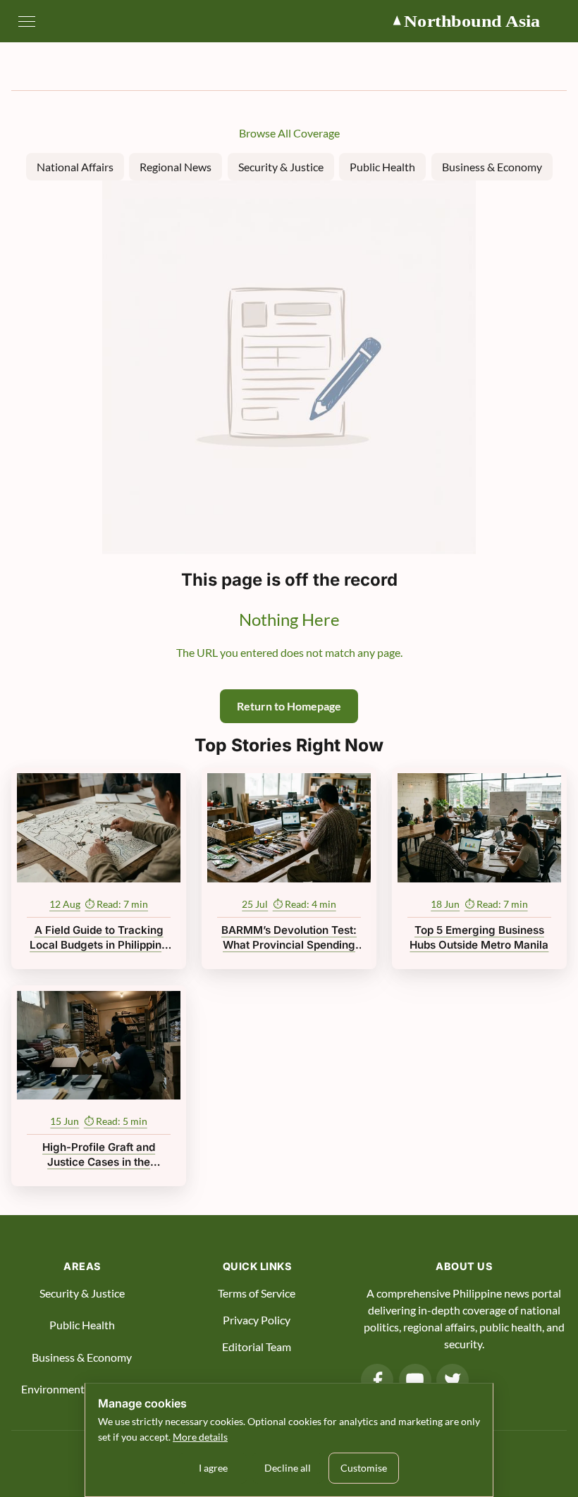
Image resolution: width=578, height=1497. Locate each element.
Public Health (382, 166)
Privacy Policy (256, 1319)
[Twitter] (452, 1380)
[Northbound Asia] (479, 21)
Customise (363, 1468)
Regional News (175, 166)
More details (200, 1437)
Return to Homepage (289, 706)
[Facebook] (377, 1380)
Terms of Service (256, 1293)
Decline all (287, 1468)
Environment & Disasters (81, 1389)
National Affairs (75, 166)
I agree (213, 1468)
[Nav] (26, 21)
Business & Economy (492, 166)
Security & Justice (281, 166)
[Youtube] (415, 1380)
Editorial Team (256, 1346)
